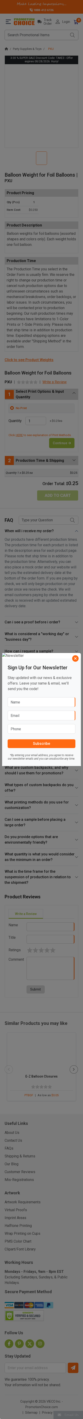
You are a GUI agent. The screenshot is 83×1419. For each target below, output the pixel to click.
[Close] (75, 658)
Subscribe (41, 743)
